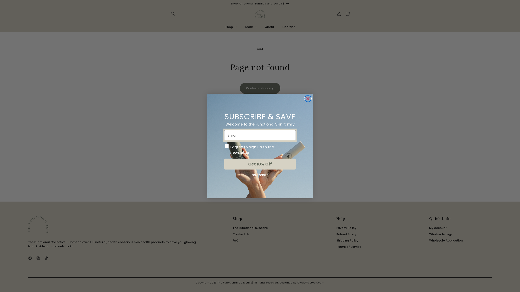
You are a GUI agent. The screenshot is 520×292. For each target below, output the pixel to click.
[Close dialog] (308, 98)
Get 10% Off (260, 164)
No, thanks (260, 175)
